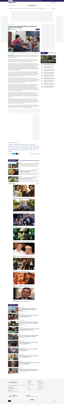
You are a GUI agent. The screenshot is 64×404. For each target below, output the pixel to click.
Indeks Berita (30, 389)
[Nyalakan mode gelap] (55, 2)
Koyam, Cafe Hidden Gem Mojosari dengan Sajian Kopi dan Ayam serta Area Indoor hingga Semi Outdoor (29, 323)
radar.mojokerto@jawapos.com (13, 391)
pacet (37, 146)
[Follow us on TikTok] (15, 2)
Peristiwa (20, 162)
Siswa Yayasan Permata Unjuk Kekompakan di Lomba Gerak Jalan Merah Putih (49, 78)
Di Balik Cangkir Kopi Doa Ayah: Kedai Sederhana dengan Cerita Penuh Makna (28, 343)
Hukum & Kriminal (39, 8)
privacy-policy (30, 383)
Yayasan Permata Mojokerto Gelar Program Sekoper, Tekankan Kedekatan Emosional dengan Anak (49, 81)
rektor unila (16, 146)
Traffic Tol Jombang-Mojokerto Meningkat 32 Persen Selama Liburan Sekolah (28, 178)
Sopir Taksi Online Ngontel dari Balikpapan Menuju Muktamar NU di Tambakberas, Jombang (29, 336)
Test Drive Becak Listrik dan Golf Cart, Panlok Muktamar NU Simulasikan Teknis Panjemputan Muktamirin (49, 68)
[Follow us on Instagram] (12, 2)
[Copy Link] (19, 154)
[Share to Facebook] (14, 154)
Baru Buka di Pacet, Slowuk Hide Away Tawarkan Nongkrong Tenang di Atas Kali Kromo (48, 61)
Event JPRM (27, 8)
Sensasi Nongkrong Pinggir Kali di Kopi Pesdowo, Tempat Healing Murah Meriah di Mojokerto (49, 87)
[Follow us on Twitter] (10, 2)
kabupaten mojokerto (17, 144)
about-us (29, 388)
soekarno (30, 149)
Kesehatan (20, 361)
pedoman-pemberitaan (31, 384)
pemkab (27, 144)
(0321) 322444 (10, 388)
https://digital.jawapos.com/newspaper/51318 (32, 396)
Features (31, 8)
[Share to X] (17, 154)
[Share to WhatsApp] (12, 154)
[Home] (8, 24)
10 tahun (20, 146)
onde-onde (10, 151)
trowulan (34, 149)
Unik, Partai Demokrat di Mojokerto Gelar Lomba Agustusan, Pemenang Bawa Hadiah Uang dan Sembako (49, 70)
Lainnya (44, 8)
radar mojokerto (25, 146)
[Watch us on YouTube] (13, 2)
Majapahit (23, 144)
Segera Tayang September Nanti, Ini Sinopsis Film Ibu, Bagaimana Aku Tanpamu (28, 316)
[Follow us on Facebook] (8, 2)
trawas (34, 146)
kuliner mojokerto (11, 149)
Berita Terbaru (17, 8)
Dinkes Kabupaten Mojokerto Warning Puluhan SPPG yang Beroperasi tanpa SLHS (29, 363)
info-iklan (29, 387)
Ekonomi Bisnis (22, 8)
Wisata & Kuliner (21, 307)
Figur (35, 8)
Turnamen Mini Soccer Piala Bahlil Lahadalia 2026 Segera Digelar (49, 73)
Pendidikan (39, 389)
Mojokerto (20, 176)
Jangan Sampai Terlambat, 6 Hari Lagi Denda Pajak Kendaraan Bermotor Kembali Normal (29, 329)
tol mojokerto (10, 144)
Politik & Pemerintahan (41, 382)
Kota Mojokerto (17, 149)
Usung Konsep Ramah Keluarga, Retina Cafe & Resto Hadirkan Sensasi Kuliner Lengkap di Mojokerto (28, 309)
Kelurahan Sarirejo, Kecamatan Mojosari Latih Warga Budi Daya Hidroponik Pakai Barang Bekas (28, 370)
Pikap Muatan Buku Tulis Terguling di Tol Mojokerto (29, 164)
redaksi (29, 382)
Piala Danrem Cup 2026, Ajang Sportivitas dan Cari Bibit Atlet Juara (49, 84)
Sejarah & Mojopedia (41, 387)
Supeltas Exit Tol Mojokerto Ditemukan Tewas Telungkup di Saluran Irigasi (28, 171)
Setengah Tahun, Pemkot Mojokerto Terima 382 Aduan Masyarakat (49, 64)
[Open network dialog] (52, 2)
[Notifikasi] (54, 2)
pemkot (31, 146)
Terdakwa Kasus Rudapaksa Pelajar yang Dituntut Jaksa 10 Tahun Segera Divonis (29, 356)
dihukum (26, 149)
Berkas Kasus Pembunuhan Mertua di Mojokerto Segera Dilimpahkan (28, 350)
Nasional (20, 334)
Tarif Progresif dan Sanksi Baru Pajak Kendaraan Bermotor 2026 (49, 75)
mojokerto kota (32, 144)
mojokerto (22, 149)
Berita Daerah (11, 8)
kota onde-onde (11, 146)
